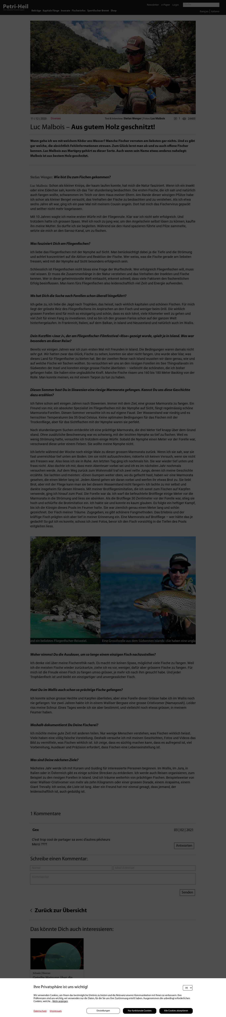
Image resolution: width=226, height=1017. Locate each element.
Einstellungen (103, 1011)
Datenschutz (40, 1011)
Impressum (56, 1011)
